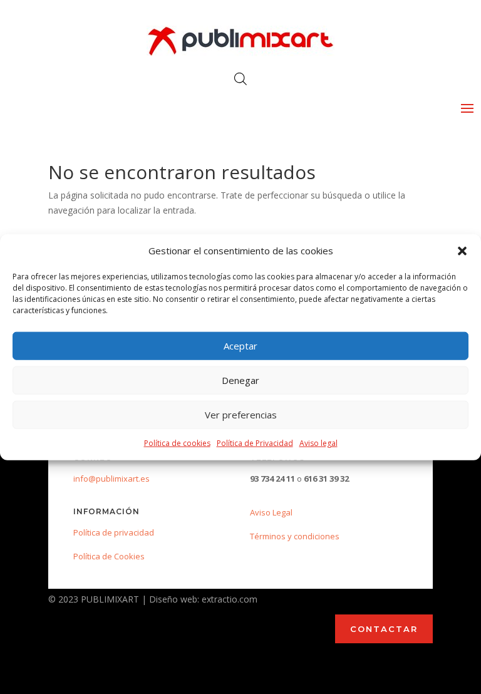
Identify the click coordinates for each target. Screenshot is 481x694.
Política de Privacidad (255, 443)
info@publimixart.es (111, 478)
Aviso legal (318, 443)
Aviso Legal (271, 512)
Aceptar (240, 345)
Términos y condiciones (294, 536)
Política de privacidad (113, 532)
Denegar (240, 380)
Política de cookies (177, 443)
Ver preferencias (241, 414)
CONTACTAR (384, 629)
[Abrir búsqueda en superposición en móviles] (240, 79)
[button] (462, 251)
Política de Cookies (109, 556)
